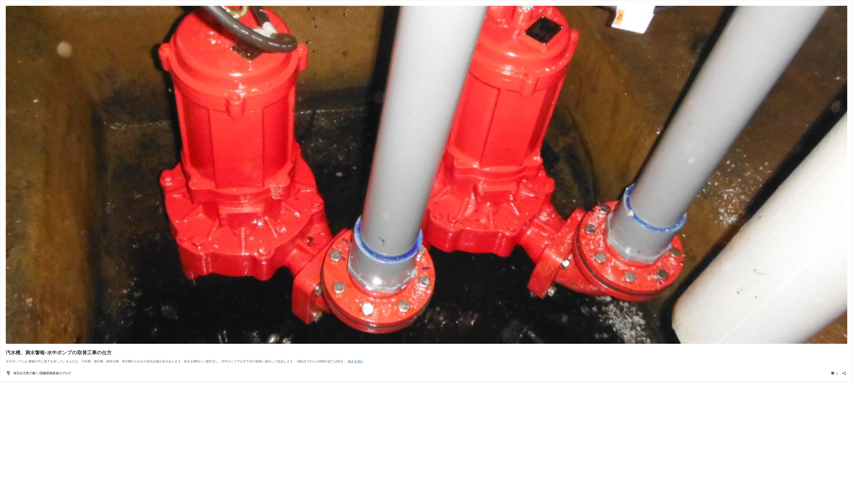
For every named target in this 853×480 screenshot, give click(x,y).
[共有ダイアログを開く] (844, 371)
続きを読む (355, 361)
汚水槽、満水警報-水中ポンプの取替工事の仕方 (59, 352)
